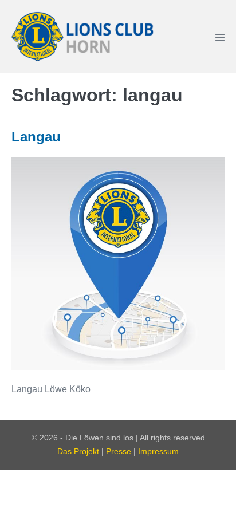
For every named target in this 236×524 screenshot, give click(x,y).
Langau (36, 136)
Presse (118, 451)
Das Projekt (78, 451)
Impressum (158, 451)
